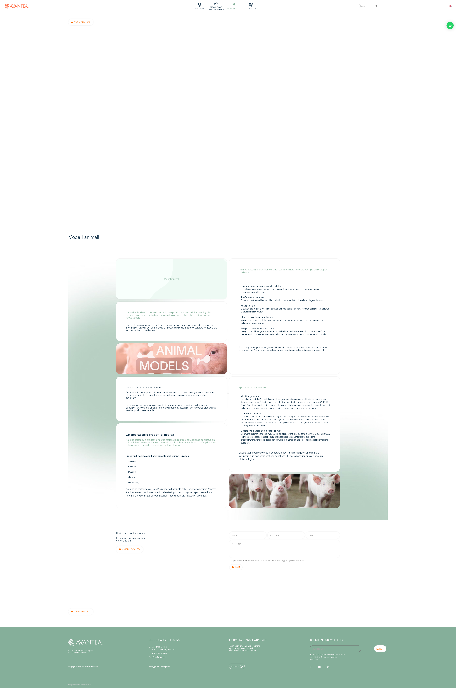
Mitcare (131, 477)
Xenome (132, 461)
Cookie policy (165, 667)
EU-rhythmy (133, 482)
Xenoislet (132, 466)
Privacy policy (154, 667)
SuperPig (156, 489)
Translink (131, 471)
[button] (450, 25)
